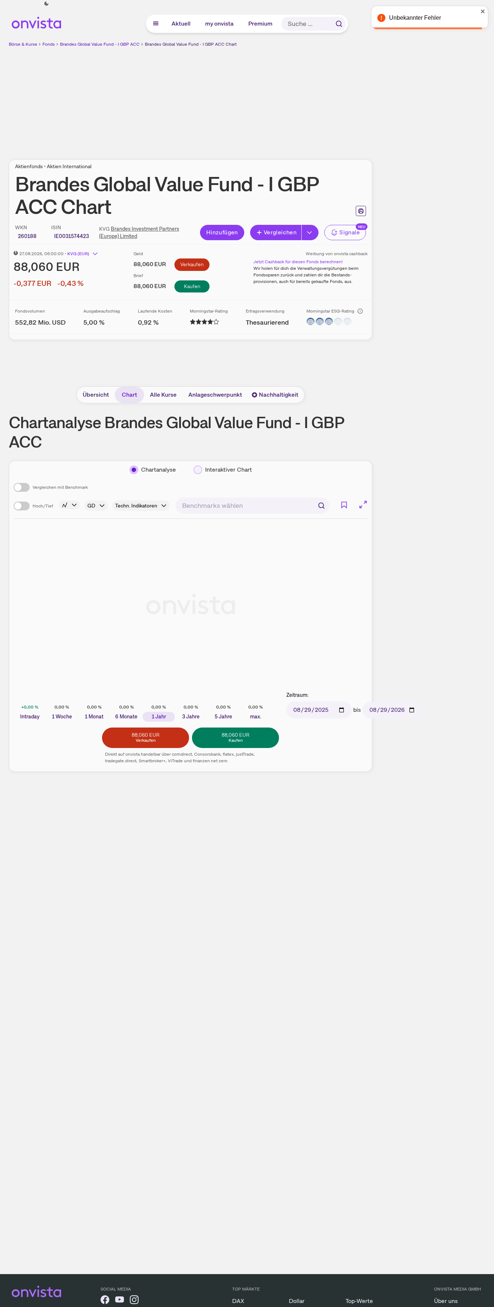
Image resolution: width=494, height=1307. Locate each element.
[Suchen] (339, 24)
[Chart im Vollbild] (363, 504)
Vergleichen (280, 232)
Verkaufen (192, 264)
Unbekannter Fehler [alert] (415, 18)
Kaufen (192, 286)
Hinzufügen (222, 232)
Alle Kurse (163, 394)
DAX (238, 1301)
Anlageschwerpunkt (215, 394)
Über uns (446, 1301)
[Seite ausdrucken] (361, 211)
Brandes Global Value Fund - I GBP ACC (100, 44)
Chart (129, 394)
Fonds (48, 44)
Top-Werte (359, 1301)
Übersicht (96, 394)
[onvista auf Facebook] (105, 1301)
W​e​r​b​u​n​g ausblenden (253, 99)
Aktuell (181, 23)
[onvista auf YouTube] (119, 1301)
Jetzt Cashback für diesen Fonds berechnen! (298, 262)
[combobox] (252, 506)
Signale (349, 232)
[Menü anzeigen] (155, 23)
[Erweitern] (310, 232)
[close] (483, 11)
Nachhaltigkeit (278, 394)
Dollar (297, 1301)
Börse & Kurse (23, 44)
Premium (261, 23)
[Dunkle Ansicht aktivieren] (46, 4)
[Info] (360, 311)
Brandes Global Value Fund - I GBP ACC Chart (191, 44)
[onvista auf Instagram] (134, 1301)
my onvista (219, 23)
